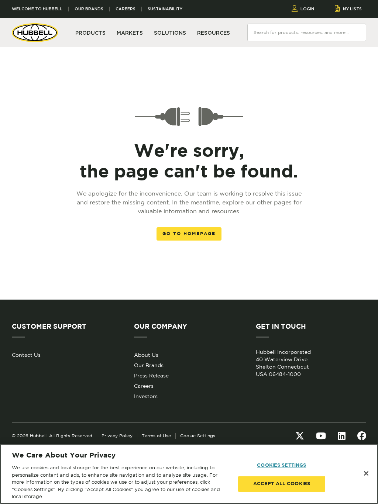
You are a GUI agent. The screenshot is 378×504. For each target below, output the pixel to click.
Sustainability (165, 9)
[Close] (366, 473)
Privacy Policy (117, 435)
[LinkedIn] (342, 436)
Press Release (151, 376)
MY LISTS (352, 8)
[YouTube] (321, 436)
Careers (125, 9)
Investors (146, 396)
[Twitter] (299, 436)
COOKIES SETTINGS (281, 465)
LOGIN (307, 8)
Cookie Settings (197, 435)
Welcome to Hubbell (37, 9)
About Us (146, 355)
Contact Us (26, 355)
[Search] (358, 32)
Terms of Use (156, 435)
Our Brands (89, 9)
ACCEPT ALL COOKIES (281, 484)
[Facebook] (361, 436)
